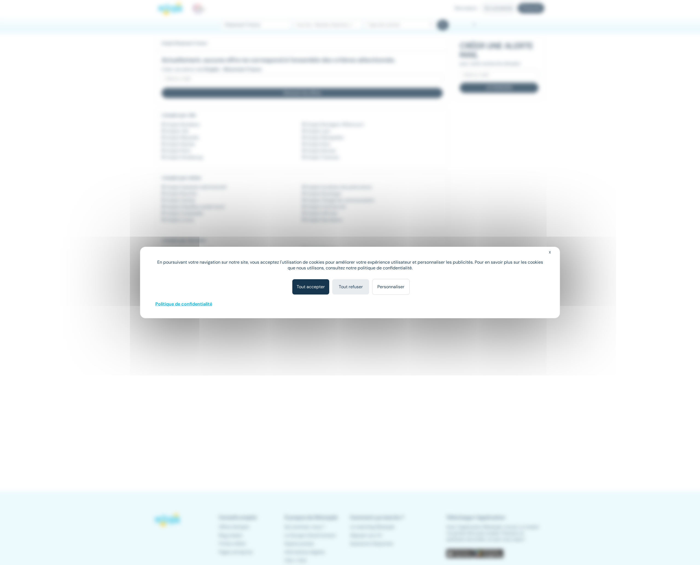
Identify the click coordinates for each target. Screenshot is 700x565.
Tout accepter (311, 287)
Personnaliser (390, 287)
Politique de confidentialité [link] (183, 304)
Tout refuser (351, 287)
